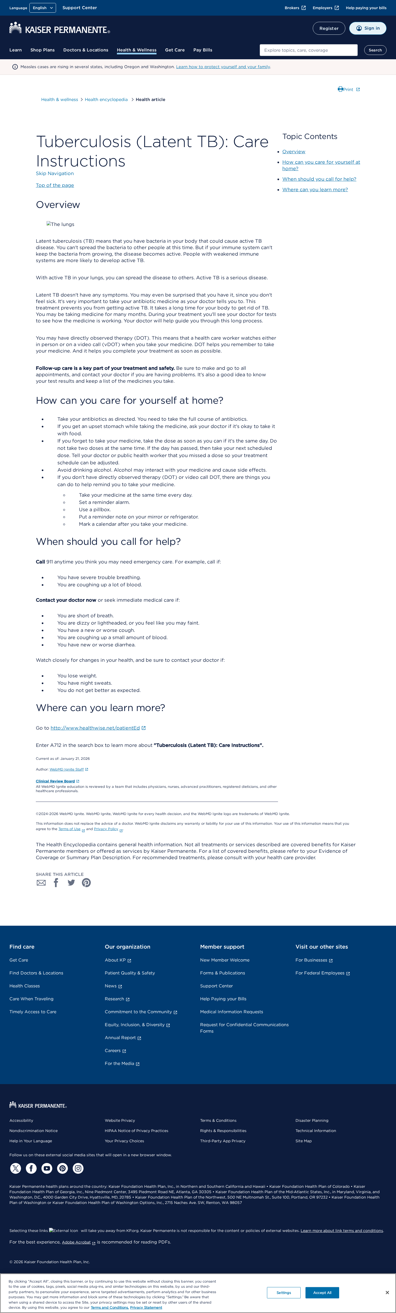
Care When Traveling (31, 998)
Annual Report (120, 1037)
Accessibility (21, 1120)
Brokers (292, 8)
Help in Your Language (30, 1141)
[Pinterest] (61, 1168)
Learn (15, 50)
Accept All (322, 1293)
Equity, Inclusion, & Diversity (135, 1024)
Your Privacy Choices (124, 1141)
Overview (293, 151)
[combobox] (309, 50)
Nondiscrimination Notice (33, 1131)
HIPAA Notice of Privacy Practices (136, 1131)
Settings (284, 1293)
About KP (115, 960)
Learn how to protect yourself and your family (223, 66)
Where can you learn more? (315, 189)
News (111, 985)
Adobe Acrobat (76, 1242)
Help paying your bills (366, 8)
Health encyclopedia (107, 99)
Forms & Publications (222, 973)
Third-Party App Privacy (222, 1141)
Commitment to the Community (138, 1011)
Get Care (175, 50)
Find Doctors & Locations (36, 973)
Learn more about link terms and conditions (342, 1230)
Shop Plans (42, 50)
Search (375, 50)
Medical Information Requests (231, 1011)
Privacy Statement (146, 1307)
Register (329, 28)
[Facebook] (30, 1168)
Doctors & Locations (85, 50)
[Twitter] (14, 1168)
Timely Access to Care (32, 1011)
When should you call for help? (319, 179)
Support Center (79, 7)
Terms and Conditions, (110, 1307)
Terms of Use (69, 829)
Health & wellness (59, 99)
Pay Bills (202, 50)
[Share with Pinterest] (86, 882)
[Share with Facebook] (56, 882)
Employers (322, 8)
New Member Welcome (224, 960)
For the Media (119, 1063)
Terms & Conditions (218, 1120)
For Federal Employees (320, 973)
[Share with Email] (41, 882)
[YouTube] (46, 1168)
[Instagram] (77, 1168)
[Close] (387, 1292)
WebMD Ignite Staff (67, 769)
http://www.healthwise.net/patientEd (95, 728)
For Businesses (311, 960)
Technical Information (316, 1131)
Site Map (304, 1141)
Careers (113, 1050)
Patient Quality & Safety (130, 973)
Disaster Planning (312, 1120)
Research (114, 998)
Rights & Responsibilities (223, 1131)
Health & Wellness (137, 50)
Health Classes (24, 985)
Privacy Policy (106, 829)
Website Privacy (120, 1120)
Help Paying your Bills (223, 998)
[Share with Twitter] (71, 882)
